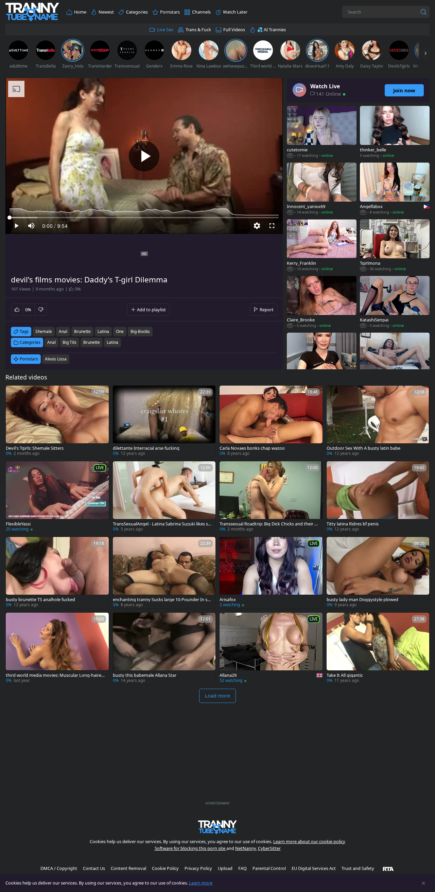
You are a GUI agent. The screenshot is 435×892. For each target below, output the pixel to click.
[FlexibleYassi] (57, 497)
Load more (217, 695)
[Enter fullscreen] (272, 226)
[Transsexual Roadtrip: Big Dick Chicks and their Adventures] (271, 497)
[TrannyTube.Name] (32, 12)
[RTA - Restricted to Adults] (388, 869)
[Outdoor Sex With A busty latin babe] (378, 421)
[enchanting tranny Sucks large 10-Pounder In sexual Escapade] (164, 573)
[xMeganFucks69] (321, 359)
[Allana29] (271, 648)
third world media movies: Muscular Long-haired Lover (55, 675)
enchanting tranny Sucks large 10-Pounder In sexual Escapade (162, 599)
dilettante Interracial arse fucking (146, 448)
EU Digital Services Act (314, 868)
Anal (51, 342)
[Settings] (257, 226)
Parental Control (269, 868)
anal (63, 331)
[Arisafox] (271, 573)
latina (103, 331)
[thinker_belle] (395, 132)
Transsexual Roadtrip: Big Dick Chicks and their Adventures (268, 524)
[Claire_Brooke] (321, 302)
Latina (112, 342)
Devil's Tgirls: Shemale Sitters (35, 448)
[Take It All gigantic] (378, 648)
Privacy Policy (198, 868)
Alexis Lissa (56, 359)
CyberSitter (269, 848)
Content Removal (128, 868)
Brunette (91, 342)
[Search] (423, 12)
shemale (43, 331)
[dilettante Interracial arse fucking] (164, 421)
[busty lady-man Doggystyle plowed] (378, 573)
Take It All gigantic (345, 675)
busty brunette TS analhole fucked (40, 599)
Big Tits (69, 342)
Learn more (200, 883)
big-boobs (140, 331)
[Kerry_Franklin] (321, 246)
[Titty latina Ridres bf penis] (378, 497)
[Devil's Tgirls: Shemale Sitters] (57, 421)
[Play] (144, 156)
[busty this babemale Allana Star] (164, 648)
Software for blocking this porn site (190, 848)
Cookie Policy (165, 868)
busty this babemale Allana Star (144, 675)
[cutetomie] (321, 132)
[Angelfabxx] (395, 189)
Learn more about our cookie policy (309, 841)
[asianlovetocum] (395, 359)
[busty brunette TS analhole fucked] (57, 573)
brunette (82, 331)
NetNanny (245, 848)
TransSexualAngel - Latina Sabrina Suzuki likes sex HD (163, 524)
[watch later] (13, 393)
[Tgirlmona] (395, 246)
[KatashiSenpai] (395, 302)
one (120, 331)
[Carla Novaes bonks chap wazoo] (271, 421)
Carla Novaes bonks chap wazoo (252, 448)
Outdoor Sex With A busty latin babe (363, 448)
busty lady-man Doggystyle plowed (362, 599)
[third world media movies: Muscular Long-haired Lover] (57, 648)
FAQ (242, 868)
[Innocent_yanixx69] (321, 189)
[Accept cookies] (423, 883)
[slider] (144, 217)
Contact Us (94, 868)
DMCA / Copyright (58, 868)
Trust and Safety (358, 868)
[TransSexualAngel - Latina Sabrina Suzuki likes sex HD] (164, 497)
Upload (225, 868)
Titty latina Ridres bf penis (353, 524)
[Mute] (31, 226)
